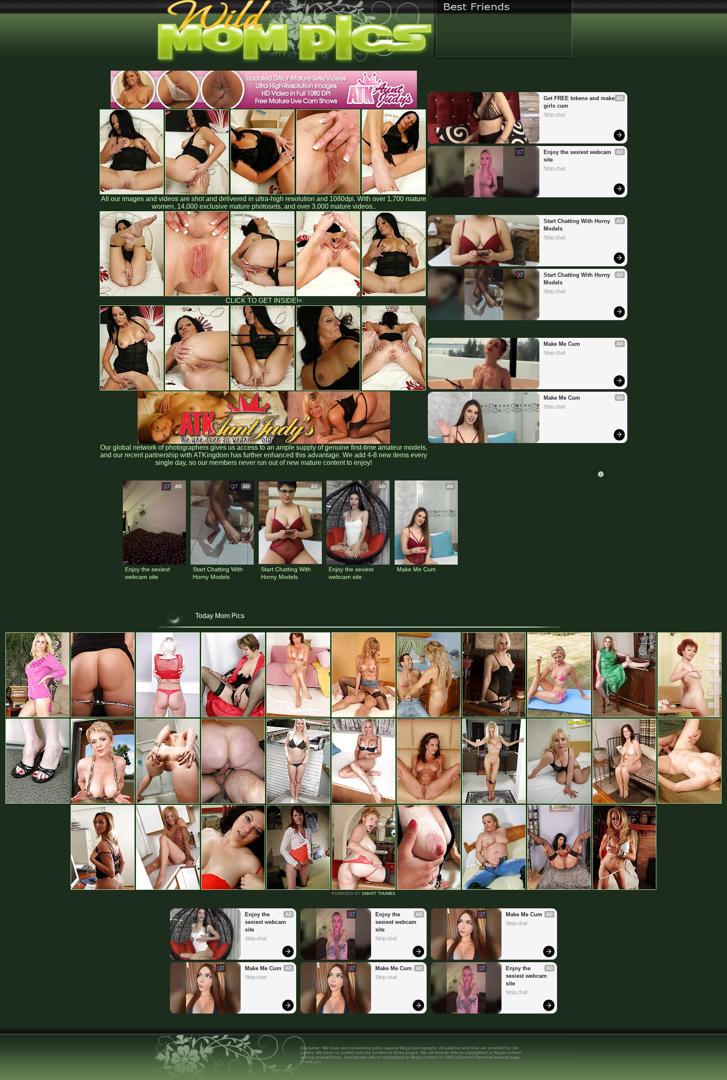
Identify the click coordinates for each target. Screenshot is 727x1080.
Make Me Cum (562, 344)
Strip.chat (554, 115)
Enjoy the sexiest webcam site (578, 156)
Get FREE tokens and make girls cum (580, 102)
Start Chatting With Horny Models (578, 225)
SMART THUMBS (378, 893)
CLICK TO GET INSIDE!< (264, 300)
